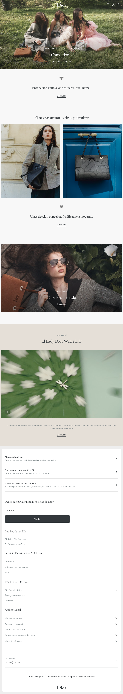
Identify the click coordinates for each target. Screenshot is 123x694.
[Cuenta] (113, 5)
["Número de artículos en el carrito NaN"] (119, 5)
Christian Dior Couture (15, 539)
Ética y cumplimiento (15, 595)
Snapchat (72, 676)
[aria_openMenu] (5, 5)
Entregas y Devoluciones (16, 567)
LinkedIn (82, 676)
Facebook (52, 676)
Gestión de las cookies (15, 629)
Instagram (39, 676)
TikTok (30, 676)
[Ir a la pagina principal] (61, 5)
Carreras (9, 600)
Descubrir (61, 96)
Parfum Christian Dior (15, 544)
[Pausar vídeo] (7, 412)
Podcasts (91, 676)
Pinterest (62, 676)
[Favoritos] (108, 5)
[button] (61, 561)
